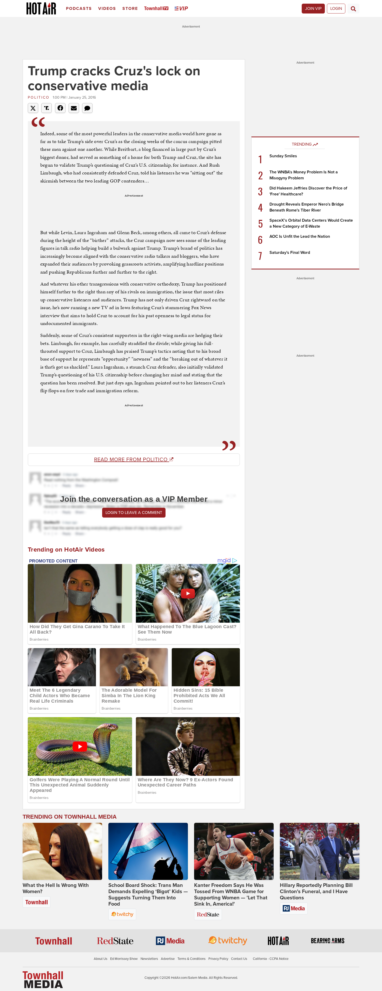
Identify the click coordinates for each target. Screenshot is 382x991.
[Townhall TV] (157, 9)
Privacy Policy (218, 959)
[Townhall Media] (43, 980)
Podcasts (79, 8)
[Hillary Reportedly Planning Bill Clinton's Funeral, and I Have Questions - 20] (319, 851)
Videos (107, 8)
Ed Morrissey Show (124, 959)
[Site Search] (353, 8)
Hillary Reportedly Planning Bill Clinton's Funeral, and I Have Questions (316, 891)
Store (130, 8)
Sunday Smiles (283, 156)
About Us (100, 959)
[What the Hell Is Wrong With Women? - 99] (62, 851)
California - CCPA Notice (270, 959)
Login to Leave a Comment (134, 512)
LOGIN (336, 8)
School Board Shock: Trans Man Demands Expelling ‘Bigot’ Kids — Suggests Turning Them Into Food (148, 894)
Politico (39, 97)
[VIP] (182, 9)
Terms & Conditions (191, 959)
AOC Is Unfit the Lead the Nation (299, 236)
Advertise (168, 959)
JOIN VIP (313, 8)
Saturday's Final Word (289, 252)
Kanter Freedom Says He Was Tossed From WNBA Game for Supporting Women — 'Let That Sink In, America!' (230, 894)
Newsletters (149, 959)
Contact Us (239, 959)
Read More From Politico (131, 460)
